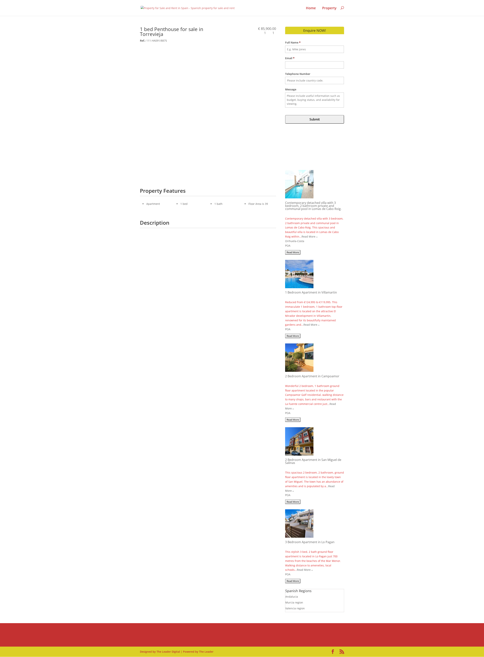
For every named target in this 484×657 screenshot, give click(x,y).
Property (329, 8)
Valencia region (295, 608)
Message (290, 89)
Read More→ (310, 236)
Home (311, 8)
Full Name (293, 42)
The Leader (206, 651)
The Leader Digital (168, 651)
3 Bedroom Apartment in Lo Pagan (309, 542)
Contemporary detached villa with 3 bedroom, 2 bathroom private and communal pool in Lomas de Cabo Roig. (313, 206)
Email (290, 58)
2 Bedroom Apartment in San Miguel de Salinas (313, 461)
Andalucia (291, 596)
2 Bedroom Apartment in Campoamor (312, 376)
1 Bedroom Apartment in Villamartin (311, 292)
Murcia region (294, 602)
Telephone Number (297, 74)
